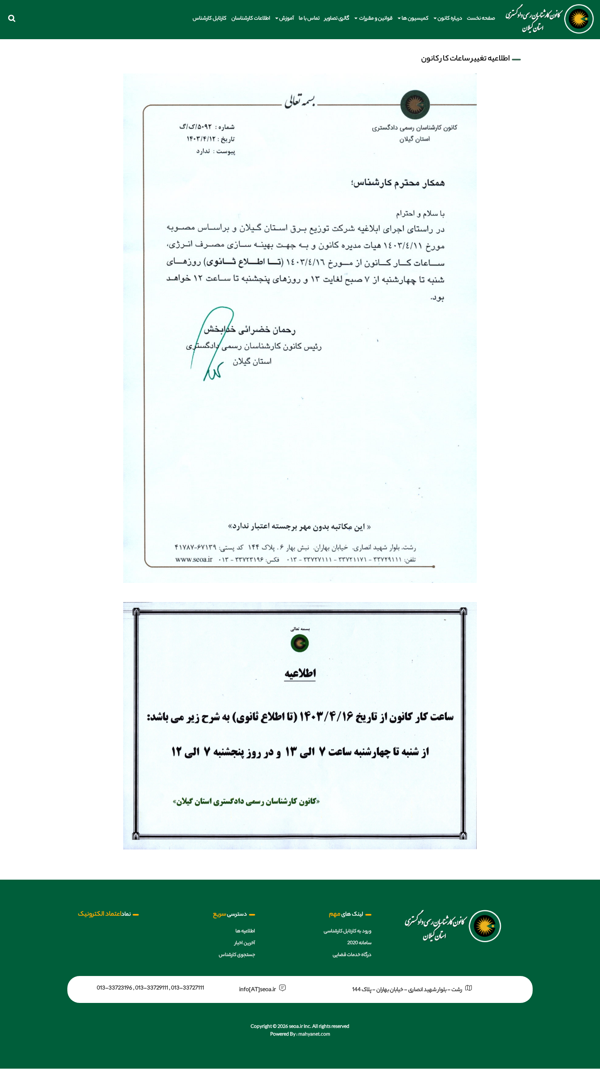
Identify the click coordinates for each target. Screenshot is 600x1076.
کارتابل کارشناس (210, 18)
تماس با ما (309, 18)
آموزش (286, 18)
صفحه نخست (481, 18)
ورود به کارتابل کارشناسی (347, 931)
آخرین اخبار (245, 943)
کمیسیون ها (415, 18)
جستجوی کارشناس (237, 955)
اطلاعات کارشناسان (250, 18)
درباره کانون (450, 18)
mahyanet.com (314, 1035)
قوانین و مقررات (375, 18)
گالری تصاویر (336, 18)
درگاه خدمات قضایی (352, 955)
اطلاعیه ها (245, 931)
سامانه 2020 (359, 943)
